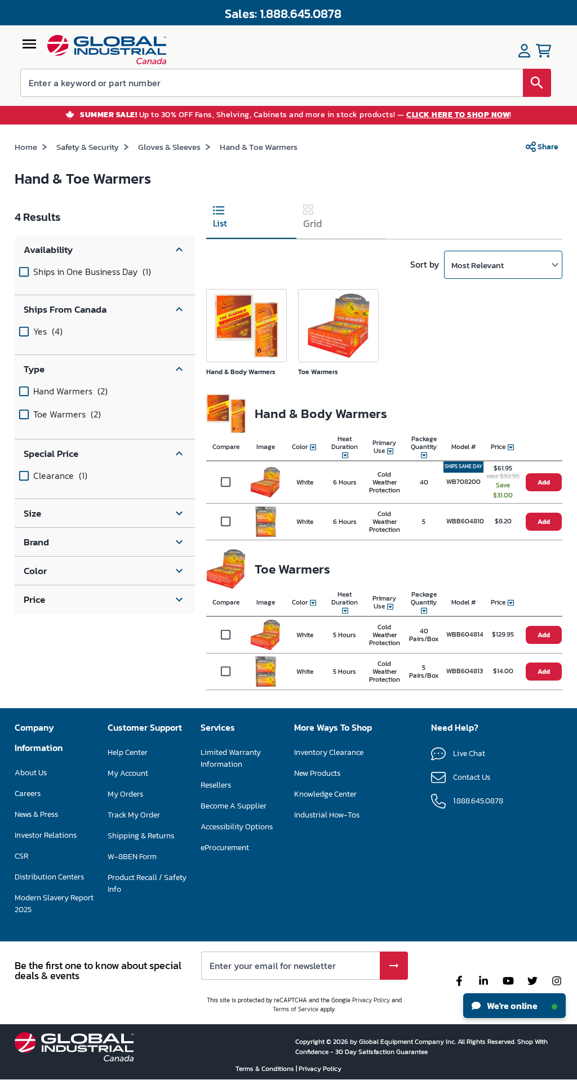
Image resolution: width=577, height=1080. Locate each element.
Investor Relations (46, 835)
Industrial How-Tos (326, 815)
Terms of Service (295, 1009)
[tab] (251, 218)
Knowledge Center (325, 794)
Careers (28, 793)
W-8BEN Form (132, 857)
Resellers (216, 785)
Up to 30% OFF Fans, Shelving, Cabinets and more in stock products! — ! (296, 115)
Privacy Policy (371, 1000)
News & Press (36, 814)
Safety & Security (87, 146)
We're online (511, 1005)
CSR (21, 856)
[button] (105, 249)
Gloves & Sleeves (169, 146)
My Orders (125, 794)
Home (26, 146)
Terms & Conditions (266, 1069)
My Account (128, 773)
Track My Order (134, 815)
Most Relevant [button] (477, 265)
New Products (317, 773)
